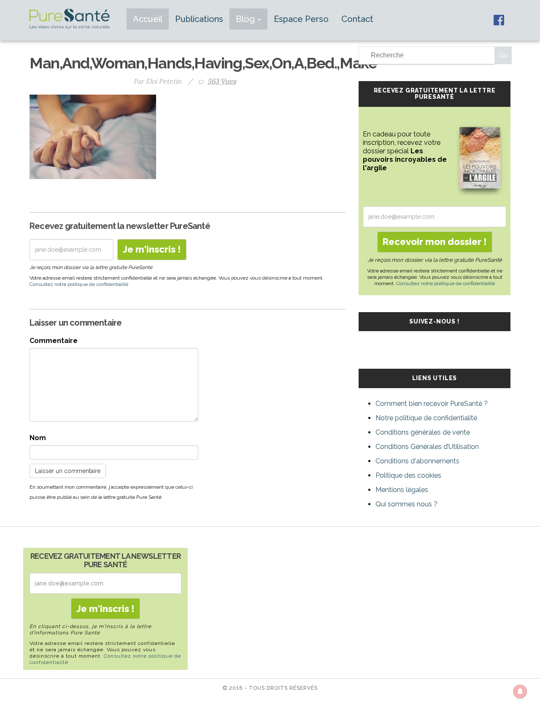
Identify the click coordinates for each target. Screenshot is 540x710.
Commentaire (54, 341)
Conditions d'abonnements (417, 461)
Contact (357, 19)
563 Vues (222, 81)
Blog (246, 19)
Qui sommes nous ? (406, 504)
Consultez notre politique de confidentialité (79, 284)
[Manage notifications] (520, 691)
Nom (38, 438)
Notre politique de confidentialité (426, 418)
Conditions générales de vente (422, 432)
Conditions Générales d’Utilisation (427, 447)
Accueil (147, 19)
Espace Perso (301, 19)
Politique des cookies (408, 475)
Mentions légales (401, 490)
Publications (199, 19)
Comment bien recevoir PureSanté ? (431, 404)
